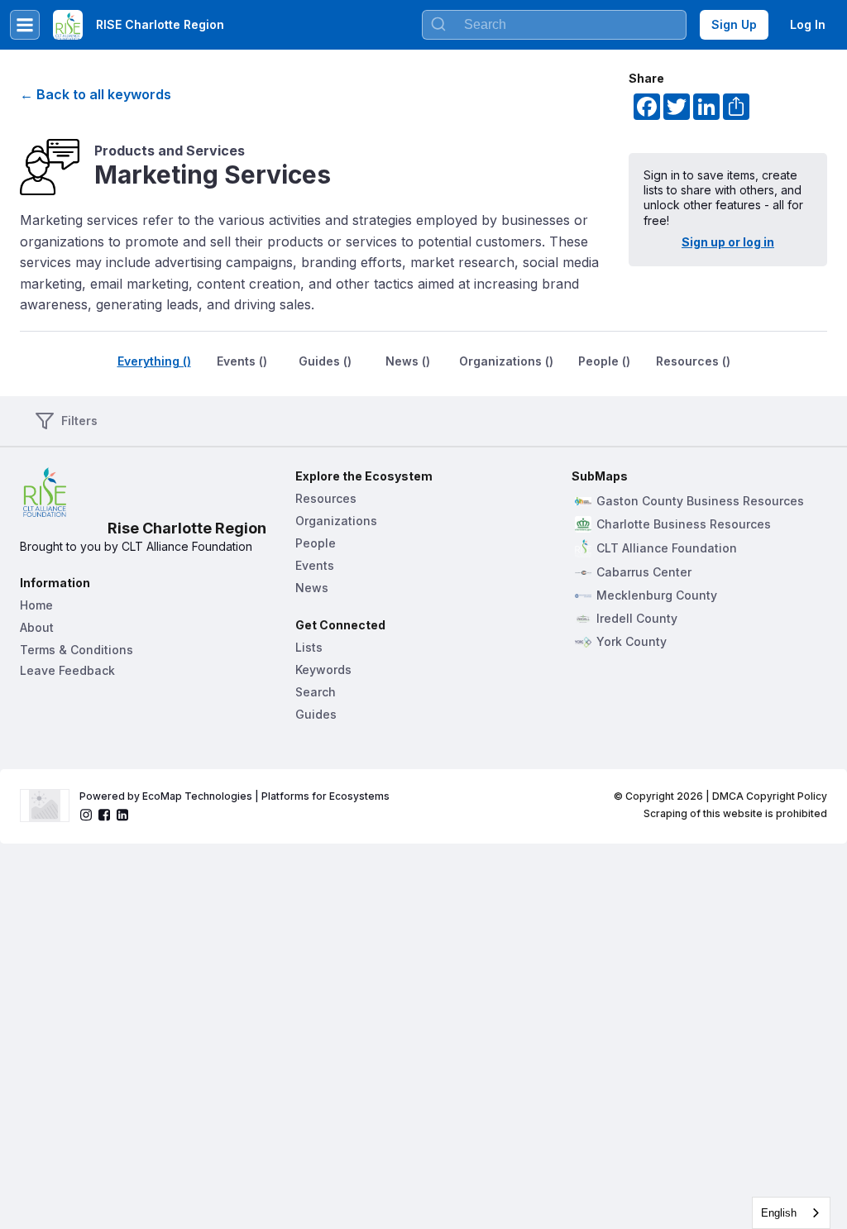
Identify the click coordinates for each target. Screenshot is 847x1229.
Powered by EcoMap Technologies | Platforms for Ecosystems (234, 796)
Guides (316, 714)
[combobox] (791, 1213)
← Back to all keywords (95, 94)
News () (407, 361)
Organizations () (506, 361)
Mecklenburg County (656, 595)
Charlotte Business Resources (683, 524)
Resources (326, 498)
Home (36, 605)
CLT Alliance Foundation (666, 548)
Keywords (323, 669)
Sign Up (734, 24)
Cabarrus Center (643, 572)
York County (631, 642)
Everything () (154, 361)
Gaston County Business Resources (700, 501)
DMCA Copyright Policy (769, 796)
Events (314, 565)
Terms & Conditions (76, 650)
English (779, 1213)
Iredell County (636, 618)
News (311, 588)
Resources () (693, 361)
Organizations (336, 521)
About (37, 627)
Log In (807, 24)
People (315, 543)
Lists (309, 647)
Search (315, 692)
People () (604, 361)
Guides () (325, 361)
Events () (242, 361)
